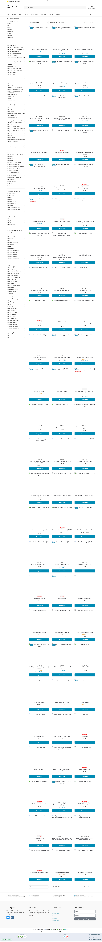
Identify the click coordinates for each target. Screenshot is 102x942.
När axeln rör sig (12, 269)
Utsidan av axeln (12, 322)
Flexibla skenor (12, 201)
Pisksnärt (10, 158)
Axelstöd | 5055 (84, 667)
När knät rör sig (12, 279)
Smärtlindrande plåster (39, 632)
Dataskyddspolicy (56, 913)
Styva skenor (11, 224)
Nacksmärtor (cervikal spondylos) (16, 147)
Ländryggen (11, 337)
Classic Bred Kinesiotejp (39, 357)
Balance (10, 197)
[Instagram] (12, 917)
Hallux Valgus (11, 100)
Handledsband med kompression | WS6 (39, 530)
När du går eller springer (14, 271)
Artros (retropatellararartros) (15, 47)
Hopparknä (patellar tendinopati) (16, 104)
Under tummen (12, 316)
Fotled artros (11, 82)
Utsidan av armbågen (13, 320)
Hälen (9, 246)
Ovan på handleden (13, 289)
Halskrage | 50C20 (39, 702)
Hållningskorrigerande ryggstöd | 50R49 (39, 667)
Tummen (10, 306)
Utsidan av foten (12, 324)
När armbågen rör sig (13, 268)
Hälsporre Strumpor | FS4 (62, 564)
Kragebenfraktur (12, 119)
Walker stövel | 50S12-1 (85, 598)
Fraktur (10, 84)
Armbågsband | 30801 (84, 255)
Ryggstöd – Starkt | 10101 (62, 427)
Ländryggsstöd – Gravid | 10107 (62, 736)
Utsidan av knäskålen (13, 328)
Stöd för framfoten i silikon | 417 (39, 564)
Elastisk (10, 199)
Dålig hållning (12, 66)
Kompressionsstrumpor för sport (39, 118)
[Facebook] (8, 917)
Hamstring (11, 332)
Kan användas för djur (14, 207)
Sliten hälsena (12, 181)
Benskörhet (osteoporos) (14, 61)
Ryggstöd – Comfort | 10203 (39, 427)
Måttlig (10, 29)
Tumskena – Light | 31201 (85, 564)
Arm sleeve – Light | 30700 (62, 290)
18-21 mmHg (11, 193)
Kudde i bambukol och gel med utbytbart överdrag (62, 770)
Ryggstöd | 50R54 (39, 391)
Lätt (9, 25)
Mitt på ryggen (12, 266)
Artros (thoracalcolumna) (14, 53)
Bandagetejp (62, 598)
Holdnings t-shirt (39, 769)
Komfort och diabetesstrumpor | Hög (62, 50)
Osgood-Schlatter (12, 149)
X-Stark (10, 35)
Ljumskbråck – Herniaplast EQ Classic (84, 153)
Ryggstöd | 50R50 (62, 391)
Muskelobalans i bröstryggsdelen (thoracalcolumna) (16, 140)
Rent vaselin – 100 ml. (39, 221)
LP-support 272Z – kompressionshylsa (39, 187)
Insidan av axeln (12, 252)
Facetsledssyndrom (13, 72)
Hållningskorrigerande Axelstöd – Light (62, 667)
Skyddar (10, 222)
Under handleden (12, 312)
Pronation (10, 160)
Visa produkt (39, 56)
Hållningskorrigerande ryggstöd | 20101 (85, 427)
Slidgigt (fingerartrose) (14, 168)
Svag (9, 27)
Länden (10, 264)
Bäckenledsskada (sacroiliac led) (16, 57)
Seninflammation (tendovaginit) (16, 166)
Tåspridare (85, 736)
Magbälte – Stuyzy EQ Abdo (62, 187)
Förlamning (11, 76)
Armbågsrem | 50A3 (85, 290)
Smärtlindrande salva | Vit (62, 632)
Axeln (9, 235)
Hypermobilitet (12, 106)
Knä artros (11, 111)
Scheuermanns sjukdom (14, 162)
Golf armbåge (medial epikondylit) (13, 95)
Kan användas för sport (14, 209)
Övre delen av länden (13, 297)
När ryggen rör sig (13, 281)
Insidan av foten (12, 254)
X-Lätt (9, 23)
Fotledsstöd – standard (62, 152)
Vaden (10, 330)
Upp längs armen (12, 318)
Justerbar (10, 205)
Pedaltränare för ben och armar (39, 872)
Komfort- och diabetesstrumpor (62, 84)
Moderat (10, 31)
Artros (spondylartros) (13, 51)
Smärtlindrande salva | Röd (85, 632)
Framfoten (11, 244)
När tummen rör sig (13, 283)
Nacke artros (11, 145)
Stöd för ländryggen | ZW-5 (85, 357)
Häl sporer (11, 98)
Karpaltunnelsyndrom (13, 109)
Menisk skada (11, 137)
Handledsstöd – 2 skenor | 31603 (62, 495)
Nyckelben (11, 287)
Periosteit (10, 156)
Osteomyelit (11, 179)
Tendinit (10, 185)
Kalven (10, 336)
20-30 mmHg (11, 195)
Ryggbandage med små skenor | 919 (84, 392)
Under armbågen (12, 308)
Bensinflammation (13, 59)
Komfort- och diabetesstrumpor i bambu (84, 84)
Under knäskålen (12, 314)
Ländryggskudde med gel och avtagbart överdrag (84, 839)
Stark (9, 33)
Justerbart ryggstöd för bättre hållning (62, 804)
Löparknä (10, 133)
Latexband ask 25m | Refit (84, 530)
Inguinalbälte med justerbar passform (85, 187)
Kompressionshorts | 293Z (39, 49)
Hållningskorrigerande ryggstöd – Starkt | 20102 (39, 462)
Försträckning (11, 78)
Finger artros (11, 74)
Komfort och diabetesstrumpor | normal (39, 84)
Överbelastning (12, 153)
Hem (8, 18)
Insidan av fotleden (13, 256)
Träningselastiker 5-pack (62, 872)
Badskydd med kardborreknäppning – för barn (62, 256)
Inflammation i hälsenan (14, 177)
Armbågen (11, 233)
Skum (9, 219)
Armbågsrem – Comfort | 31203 (39, 290)
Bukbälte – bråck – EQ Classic (39, 152)
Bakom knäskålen (12, 236)
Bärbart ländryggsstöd (84, 804)
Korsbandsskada (12, 117)
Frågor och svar (55, 911)
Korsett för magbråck (85, 118)
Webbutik (12, 18)
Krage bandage (84, 702)
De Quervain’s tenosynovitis (15, 68)
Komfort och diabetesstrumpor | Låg (84, 50)
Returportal (54, 918)
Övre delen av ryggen (13, 299)
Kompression (11, 213)
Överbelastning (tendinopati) (15, 154)
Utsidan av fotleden (13, 326)
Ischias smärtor (12, 108)
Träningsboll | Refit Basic (85, 872)
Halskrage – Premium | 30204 (62, 461)
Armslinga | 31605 (39, 323)
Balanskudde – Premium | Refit (85, 323)
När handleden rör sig (14, 277)
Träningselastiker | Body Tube (62, 323)
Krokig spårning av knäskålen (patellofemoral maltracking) (15, 121)
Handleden (11, 248)
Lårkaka (10, 124)
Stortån (10, 304)
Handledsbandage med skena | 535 (39, 495)
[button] (92, 14)
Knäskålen (11, 260)
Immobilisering (12, 203)
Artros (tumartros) (12, 55)
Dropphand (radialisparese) (15, 70)
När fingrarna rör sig (13, 273)
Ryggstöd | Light (39, 736)
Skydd (9, 220)
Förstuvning (11, 80)
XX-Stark (10, 37)
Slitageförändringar (13, 170)
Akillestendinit (12, 175)
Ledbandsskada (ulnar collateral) (16, 128)
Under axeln (11, 310)
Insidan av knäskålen (13, 258)
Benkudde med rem (85, 769)
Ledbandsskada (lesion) (14, 126)
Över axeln (11, 293)
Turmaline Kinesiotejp (39, 598)
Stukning (10, 183)
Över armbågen (12, 291)
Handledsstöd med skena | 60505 (62, 530)
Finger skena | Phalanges (62, 702)
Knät (9, 262)
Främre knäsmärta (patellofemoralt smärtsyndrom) (16, 86)
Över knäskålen (12, 295)
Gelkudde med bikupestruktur (39, 804)
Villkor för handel (56, 920)
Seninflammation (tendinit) (15, 164)
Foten (9, 240)
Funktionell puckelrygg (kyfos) (15, 89)
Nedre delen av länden (14, 285)
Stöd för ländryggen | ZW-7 (62, 357)
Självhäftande (11, 217)
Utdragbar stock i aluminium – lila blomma (39, 256)
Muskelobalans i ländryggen (15, 143)
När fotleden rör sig (13, 275)
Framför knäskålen (13, 242)
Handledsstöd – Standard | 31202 (84, 495)
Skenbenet (11, 302)
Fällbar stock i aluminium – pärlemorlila (62, 222)
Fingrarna (10, 238)
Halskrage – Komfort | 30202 (85, 461)
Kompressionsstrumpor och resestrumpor (62, 119)
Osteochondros (12, 151)
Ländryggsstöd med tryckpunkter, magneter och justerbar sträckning (62, 839)
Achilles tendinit (12, 45)
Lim (9, 215)
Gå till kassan (91, 8)
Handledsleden (12, 334)
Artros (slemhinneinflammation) (16, 49)
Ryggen (10, 301)
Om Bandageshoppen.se (58, 915)
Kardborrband (12, 211)
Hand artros (11, 102)
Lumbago (10, 135)
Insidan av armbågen (13, 250)
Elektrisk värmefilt (39, 838)
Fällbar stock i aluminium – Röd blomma (85, 222)
